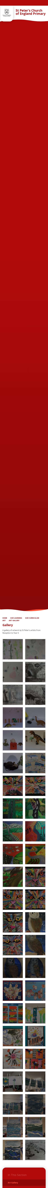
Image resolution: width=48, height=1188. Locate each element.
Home (4, 618)
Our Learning (16, 618)
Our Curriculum (32, 618)
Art (4, 620)
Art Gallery (14, 620)
